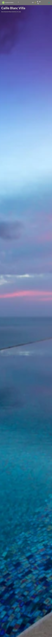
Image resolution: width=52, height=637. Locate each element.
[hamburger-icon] (18, 2)
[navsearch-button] (38, 4)
